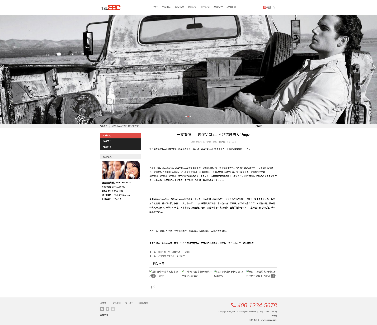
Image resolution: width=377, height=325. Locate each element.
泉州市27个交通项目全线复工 (171, 256)
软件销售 (107, 147)
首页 (155, 7)
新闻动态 (179, 7)
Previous (3, 67)
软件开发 (107, 141)
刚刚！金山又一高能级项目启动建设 (174, 252)
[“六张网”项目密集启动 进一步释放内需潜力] (197, 274)
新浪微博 (102, 309)
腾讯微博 (107, 309)
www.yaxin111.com (234, 312)
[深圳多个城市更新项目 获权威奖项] (229, 274)
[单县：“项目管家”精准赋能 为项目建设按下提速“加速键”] (261, 274)
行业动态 (221, 142)
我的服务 (231, 7)
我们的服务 (143, 303)
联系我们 (192, 7)
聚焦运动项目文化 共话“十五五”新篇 (126, 126)
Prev (153, 276)
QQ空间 (113, 309)
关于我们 (205, 7)
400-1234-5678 (257, 305)
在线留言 (218, 7)
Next (374, 67)
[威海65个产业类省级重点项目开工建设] (164, 274)
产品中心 (166, 7)
